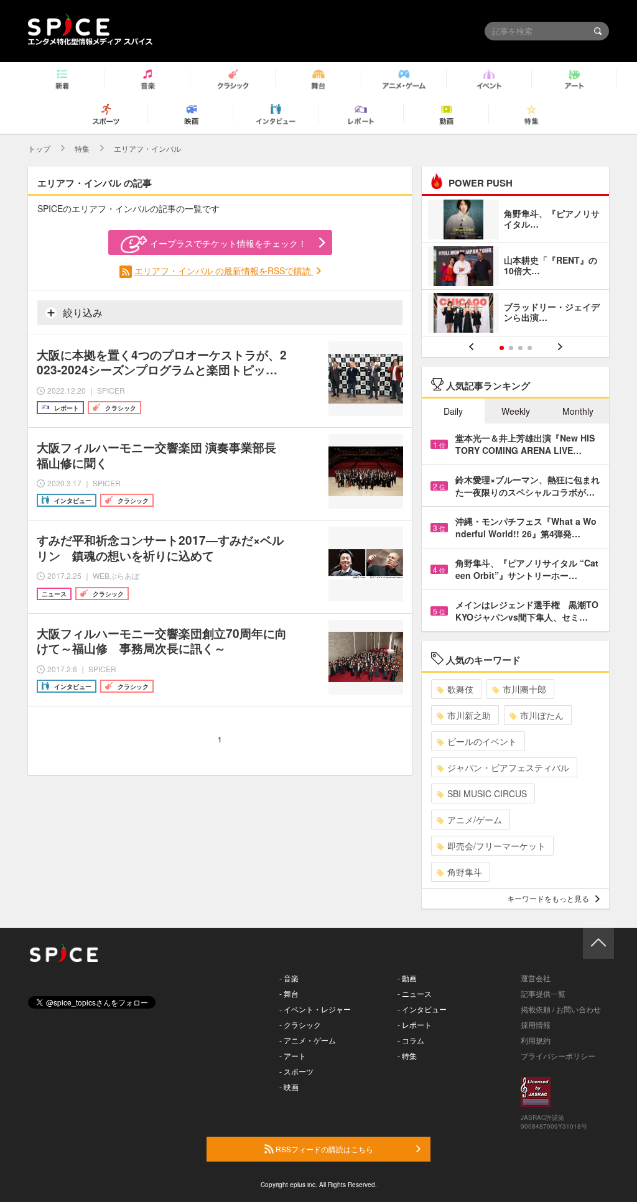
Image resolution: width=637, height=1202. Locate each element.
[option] (515, 268)
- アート (292, 1055)
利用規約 (536, 1040)
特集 (82, 148)
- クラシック (300, 1024)
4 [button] (530, 348)
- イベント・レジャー (315, 1009)
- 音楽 (289, 978)
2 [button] (511, 348)
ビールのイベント (482, 741)
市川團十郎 (524, 689)
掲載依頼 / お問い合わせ (561, 1009)
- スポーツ (296, 1071)
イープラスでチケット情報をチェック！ (228, 243)
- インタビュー (422, 1009)
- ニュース (415, 993)
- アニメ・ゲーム (307, 1040)
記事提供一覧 (543, 993)
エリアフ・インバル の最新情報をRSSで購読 (224, 270)
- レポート (415, 1024)
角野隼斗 (464, 872)
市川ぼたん (542, 715)
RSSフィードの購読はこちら (323, 1149)
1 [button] (502, 348)
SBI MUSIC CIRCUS (487, 793)
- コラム (411, 1040)
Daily (453, 411)
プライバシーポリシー (558, 1055)
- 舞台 (289, 993)
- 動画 (407, 978)
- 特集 (407, 1055)
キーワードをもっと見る (548, 898)
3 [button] (520, 348)
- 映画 (289, 1086)
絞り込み (81, 312)
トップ (39, 148)
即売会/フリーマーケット (496, 845)
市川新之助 (469, 715)
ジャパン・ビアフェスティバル (508, 767)
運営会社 (536, 978)
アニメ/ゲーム (474, 819)
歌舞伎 (460, 689)
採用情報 (536, 1024)
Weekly (515, 411)
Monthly (577, 411)
